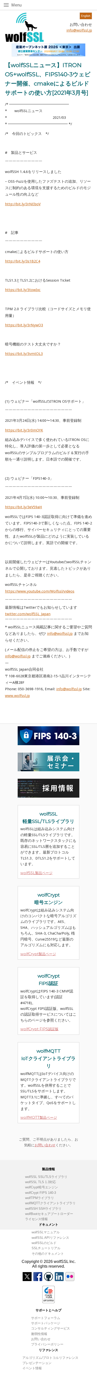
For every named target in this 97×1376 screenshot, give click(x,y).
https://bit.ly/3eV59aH (23, 507)
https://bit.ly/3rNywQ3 (24, 325)
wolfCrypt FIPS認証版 (39, 1029)
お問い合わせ (45, 1145)
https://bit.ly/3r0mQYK (24, 430)
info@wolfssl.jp (79, 30)
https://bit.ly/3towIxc (23, 290)
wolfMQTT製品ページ (38, 1117)
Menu (21, 4)
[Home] (24, 27)
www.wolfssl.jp (17, 695)
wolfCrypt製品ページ (38, 954)
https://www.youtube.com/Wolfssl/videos (39, 591)
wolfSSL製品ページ (36, 873)
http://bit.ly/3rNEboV (23, 204)
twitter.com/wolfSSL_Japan (27, 614)
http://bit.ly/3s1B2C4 (22, 261)
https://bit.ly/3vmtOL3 (24, 353)
